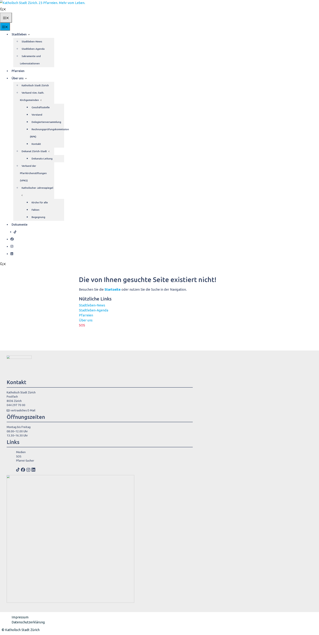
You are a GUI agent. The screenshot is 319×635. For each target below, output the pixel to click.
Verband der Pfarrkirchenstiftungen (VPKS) (33, 173)
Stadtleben (19, 34)
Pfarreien (18, 70)
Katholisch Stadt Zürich (35, 85)
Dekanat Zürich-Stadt (34, 151)
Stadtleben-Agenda (33, 48)
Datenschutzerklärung (28, 622)
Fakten (35, 209)
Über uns (18, 78)
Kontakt (36, 143)
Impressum (20, 617)
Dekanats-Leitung (42, 158)
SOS (82, 325)
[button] (3, 9)
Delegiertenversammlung (46, 122)
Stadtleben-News (32, 41)
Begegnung (38, 217)
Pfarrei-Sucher (25, 460)
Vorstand (37, 114)
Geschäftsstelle (41, 107)
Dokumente (19, 224)
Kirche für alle (40, 202)
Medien (21, 452)
